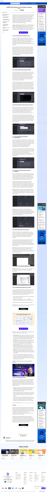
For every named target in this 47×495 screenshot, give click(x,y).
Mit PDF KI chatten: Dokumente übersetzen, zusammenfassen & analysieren (42, 24)
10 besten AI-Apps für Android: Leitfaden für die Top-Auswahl (42, 14)
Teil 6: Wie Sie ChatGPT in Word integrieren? (6, 27)
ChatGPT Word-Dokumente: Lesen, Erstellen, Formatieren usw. (41, 421)
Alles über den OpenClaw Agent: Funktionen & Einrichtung (42, 415)
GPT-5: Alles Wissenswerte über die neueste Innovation (41, 22)
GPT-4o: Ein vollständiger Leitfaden (42, 19)
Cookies (27, 491)
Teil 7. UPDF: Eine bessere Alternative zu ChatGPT (6, 30)
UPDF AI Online (23, 32)
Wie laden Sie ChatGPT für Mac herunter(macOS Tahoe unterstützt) (41, 228)
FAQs (41, 475)
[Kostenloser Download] (23, 309)
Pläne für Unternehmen (18, 475)
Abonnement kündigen (42, 481)
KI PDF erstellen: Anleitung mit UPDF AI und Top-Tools (41, 17)
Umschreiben (15, 354)
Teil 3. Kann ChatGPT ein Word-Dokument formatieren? (6, 19)
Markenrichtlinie (33, 491)
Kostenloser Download (41, 44)
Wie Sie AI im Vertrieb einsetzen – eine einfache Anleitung (41, 427)
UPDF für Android (25, 479)
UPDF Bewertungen (36, 475)
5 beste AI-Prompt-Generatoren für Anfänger (41, 215)
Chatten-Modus (25, 299)
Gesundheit (31, 475)
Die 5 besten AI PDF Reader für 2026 (41, 413)
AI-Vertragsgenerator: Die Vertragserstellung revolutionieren (41, 411)
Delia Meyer (8, 437)
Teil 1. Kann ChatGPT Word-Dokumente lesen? (6, 14)
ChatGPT (16, 12)
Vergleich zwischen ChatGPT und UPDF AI (27, 402)
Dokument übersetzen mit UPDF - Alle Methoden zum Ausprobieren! (41, 424)
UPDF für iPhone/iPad (25, 477)
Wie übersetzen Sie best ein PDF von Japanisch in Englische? (42, 212)
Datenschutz (14, 491)
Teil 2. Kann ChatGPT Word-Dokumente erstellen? (6, 17)
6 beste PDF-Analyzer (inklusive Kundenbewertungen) (41, 220)
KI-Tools (25, 482)
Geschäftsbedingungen (18, 491)
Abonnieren (43, 488)
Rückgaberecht (30, 491)
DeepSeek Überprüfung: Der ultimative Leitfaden (42, 222)
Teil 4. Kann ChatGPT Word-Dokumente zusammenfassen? (6, 22)
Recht (30, 479)
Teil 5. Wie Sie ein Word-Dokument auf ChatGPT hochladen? (5, 25)
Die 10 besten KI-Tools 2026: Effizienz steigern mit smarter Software (41, 29)
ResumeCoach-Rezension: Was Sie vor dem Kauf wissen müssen (42, 418)
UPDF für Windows (25, 474)
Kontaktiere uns (43, 479)
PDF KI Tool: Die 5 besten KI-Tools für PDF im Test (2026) (42, 225)
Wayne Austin (4, 458)
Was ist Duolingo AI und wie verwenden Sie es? (41, 26)
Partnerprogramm (36, 478)
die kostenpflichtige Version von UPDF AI (24, 304)
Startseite (13, 12)
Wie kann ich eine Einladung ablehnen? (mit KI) (42, 217)
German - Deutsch (43, 491)
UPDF (2, 1)
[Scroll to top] (45, 493)
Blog (34, 481)
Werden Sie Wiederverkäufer (36, 477)
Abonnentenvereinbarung (23, 491)
